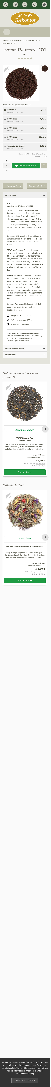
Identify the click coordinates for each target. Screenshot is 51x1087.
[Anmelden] (24, 4)
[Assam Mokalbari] (25, 403)
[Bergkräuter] (25, 511)
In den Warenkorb (26, 165)
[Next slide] (45, 429)
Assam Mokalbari (25, 429)
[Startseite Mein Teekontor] (24, 24)
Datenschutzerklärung (25, 1073)
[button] (44, 68)
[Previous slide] (4, 429)
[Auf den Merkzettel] (44, 165)
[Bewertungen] (15, 4)
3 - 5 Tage (44, 157)
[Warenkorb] (44, 4)
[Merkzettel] (34, 4)
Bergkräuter (24, 538)
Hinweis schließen (25, 1080)
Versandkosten (42, 154)
